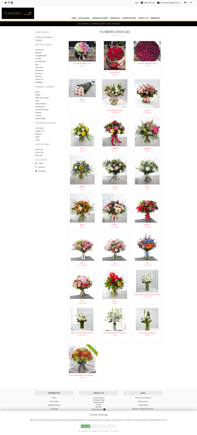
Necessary (84, 431)
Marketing (115, 431)
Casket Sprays (40, 118)
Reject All (111, 426)
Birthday (38, 53)
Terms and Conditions (143, 398)
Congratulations (41, 56)
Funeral (38, 58)
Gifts (37, 64)
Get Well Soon (40, 61)
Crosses (38, 115)
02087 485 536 (97, 409)
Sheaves (38, 112)
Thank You (39, 79)
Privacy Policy (143, 401)
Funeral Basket (40, 104)
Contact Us (143, 18)
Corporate (115, 18)
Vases (37, 137)
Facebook (41, 167)
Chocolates (39, 128)
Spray (37, 92)
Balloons (38, 134)
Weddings (38, 82)
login (136, 3)
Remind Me (155, 18)
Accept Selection (99, 426)
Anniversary (39, 50)
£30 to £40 (39, 152)
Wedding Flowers (100, 18)
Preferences (104, 431)
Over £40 (38, 155)
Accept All (85, 426)
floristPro (150, 409)
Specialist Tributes (42, 109)
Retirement (39, 70)
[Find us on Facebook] (9, 2)
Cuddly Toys (39, 131)
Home (73, 18)
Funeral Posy (40, 107)
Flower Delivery (129, 18)
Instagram (42, 171)
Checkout (38, 40)
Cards (37, 140)
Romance (38, 73)
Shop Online (83, 18)
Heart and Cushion (42, 98)
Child (37, 101)
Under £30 (39, 149)
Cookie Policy (143, 405)
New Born (39, 67)
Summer (38, 76)
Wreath (38, 95)
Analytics (94, 431)
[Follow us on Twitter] (6, 2)
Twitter (41, 163)
